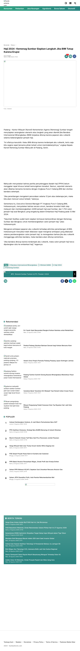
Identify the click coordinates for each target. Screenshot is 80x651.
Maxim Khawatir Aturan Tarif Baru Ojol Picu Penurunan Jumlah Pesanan (34, 438)
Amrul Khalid (7, 55)
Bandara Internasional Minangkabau (24, 265)
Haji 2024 (58, 265)
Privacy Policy (38, 642)
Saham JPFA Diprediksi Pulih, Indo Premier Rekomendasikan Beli (31, 477)
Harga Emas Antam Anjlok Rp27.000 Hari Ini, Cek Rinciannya (26, 522)
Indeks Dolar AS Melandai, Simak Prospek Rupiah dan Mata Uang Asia (29, 560)
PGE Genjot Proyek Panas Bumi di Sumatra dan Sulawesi (29, 454)
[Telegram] (70, 281)
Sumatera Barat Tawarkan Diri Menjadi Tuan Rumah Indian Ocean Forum (48, 391)
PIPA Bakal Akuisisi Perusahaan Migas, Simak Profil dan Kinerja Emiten (34, 461)
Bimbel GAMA (46, 265)
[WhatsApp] (74, 281)
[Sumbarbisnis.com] (7, 3)
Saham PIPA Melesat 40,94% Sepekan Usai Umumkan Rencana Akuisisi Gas (36, 469)
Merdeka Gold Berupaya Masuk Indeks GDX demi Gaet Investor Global (29, 538)
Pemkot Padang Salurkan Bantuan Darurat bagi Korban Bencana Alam (48, 345)
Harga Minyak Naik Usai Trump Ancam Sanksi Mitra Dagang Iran (31, 446)
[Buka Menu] (70, 3)
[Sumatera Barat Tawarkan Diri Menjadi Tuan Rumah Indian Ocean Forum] (13, 391)
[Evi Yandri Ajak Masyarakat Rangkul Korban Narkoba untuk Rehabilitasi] (13, 331)
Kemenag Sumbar (12, 267)
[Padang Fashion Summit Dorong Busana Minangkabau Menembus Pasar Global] (13, 376)
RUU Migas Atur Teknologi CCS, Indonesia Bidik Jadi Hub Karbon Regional (31, 549)
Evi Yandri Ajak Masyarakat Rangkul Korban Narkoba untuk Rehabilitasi (48, 330)
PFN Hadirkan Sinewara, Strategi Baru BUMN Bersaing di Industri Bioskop (35, 430)
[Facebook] (62, 281)
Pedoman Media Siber (67, 642)
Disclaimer (27, 642)
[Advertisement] (40, 27)
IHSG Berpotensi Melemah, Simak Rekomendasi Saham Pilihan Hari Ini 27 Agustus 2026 (36, 528)
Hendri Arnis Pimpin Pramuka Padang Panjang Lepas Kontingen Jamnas (49, 361)
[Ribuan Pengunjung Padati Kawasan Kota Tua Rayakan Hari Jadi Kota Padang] (13, 406)
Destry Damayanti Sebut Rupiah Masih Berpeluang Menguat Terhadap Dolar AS (33, 554)
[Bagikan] (74, 56)
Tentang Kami (8, 642)
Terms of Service (52, 642)
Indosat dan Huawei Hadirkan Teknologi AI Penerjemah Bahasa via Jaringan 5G (32, 544)
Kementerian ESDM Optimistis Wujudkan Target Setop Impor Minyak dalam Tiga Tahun (35, 533)
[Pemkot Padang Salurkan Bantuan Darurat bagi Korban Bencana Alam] (13, 346)
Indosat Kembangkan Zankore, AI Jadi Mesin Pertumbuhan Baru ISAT (33, 422)
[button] (66, 3)
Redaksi (18, 642)
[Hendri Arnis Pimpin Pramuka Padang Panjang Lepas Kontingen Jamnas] (13, 361)
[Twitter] (66, 281)
